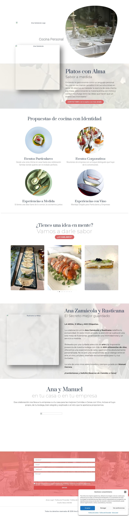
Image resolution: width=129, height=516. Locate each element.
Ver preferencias (119, 508)
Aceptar (87, 508)
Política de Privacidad (105, 512)
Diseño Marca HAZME (64, 503)
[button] (125, 492)
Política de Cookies (93, 512)
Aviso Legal (115, 512)
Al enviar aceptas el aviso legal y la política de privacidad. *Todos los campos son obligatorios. (63, 483)
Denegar (103, 508)
